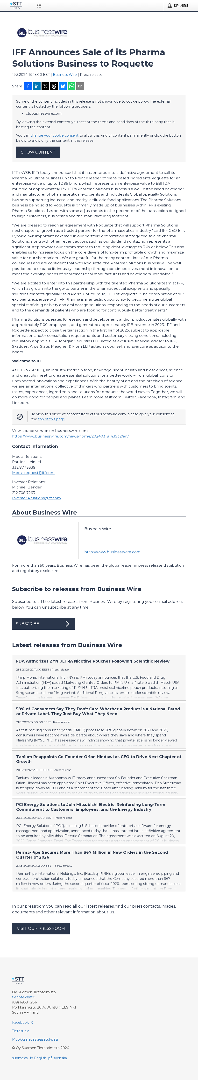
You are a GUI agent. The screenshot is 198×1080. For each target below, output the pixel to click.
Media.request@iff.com (33, 472)
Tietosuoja (20, 1031)
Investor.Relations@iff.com (36, 498)
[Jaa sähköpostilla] (80, 86)
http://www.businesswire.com (112, 552)
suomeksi (20, 1058)
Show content (38, 152)
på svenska (57, 1058)
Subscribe (27, 623)
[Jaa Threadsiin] (54, 86)
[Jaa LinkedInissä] (37, 86)
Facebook (20, 1022)
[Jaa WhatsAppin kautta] (71, 86)
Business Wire (65, 74)
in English (38, 1058)
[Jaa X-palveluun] (45, 86)
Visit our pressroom (41, 928)
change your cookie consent (54, 135)
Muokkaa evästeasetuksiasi (35, 1039)
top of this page (51, 419)
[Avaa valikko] (40, 5)
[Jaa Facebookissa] (28, 86)
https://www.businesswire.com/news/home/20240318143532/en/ (70, 436)
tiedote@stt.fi (23, 997)
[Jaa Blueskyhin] (63, 86)
